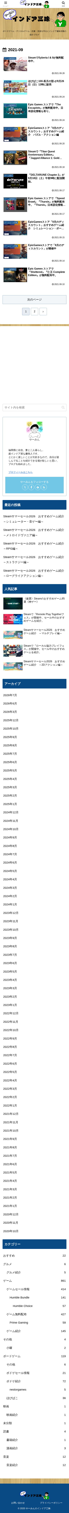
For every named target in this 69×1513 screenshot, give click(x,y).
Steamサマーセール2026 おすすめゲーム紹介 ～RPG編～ (34, 546)
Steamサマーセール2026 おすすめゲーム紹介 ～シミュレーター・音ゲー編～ (34, 519)
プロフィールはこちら (21, 472)
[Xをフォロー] (25, 487)
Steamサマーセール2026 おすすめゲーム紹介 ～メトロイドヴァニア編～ (34, 532)
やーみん (34, 439)
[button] (63, 407)
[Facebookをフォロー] (31, 487)
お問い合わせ (18, 1502)
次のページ (34, 299)
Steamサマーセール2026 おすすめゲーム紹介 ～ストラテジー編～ (34, 559)
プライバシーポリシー (51, 1502)
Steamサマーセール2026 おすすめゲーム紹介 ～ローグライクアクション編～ (34, 573)
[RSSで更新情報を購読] (44, 487)
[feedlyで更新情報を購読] (38, 487)
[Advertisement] (34, 365)
